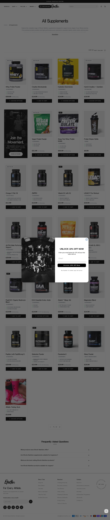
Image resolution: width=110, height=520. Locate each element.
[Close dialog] (87, 239)
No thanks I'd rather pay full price (71, 270)
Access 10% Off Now (72, 265)
